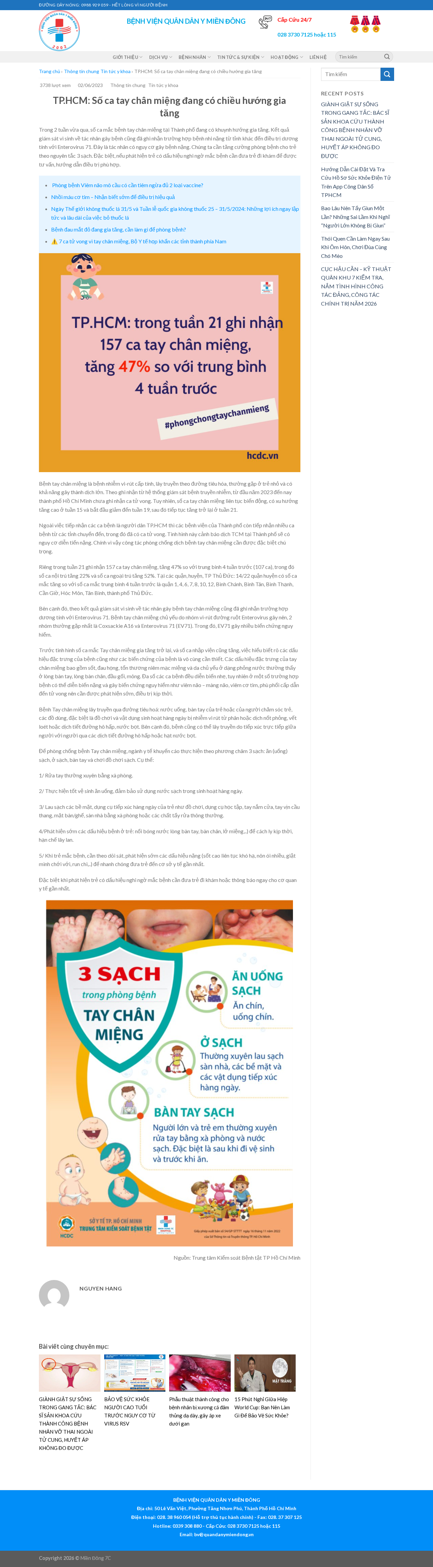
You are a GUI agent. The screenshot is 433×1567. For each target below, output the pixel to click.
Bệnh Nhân (192, 57)
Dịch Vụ (158, 57)
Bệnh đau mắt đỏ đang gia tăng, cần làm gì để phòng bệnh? (118, 229)
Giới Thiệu (125, 57)
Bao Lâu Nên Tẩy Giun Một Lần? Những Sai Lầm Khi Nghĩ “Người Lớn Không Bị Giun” (355, 216)
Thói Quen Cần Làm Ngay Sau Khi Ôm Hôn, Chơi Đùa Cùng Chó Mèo (355, 247)
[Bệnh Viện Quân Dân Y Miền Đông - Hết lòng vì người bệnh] (73, 30)
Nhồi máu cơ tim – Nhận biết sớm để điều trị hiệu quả (113, 197)
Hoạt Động (284, 57)
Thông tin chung (81, 71)
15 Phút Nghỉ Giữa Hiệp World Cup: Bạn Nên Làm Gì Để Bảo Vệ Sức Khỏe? (262, 1407)
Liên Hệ (318, 57)
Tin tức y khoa (115, 71)
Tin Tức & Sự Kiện (238, 57)
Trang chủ (49, 71)
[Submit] (387, 57)
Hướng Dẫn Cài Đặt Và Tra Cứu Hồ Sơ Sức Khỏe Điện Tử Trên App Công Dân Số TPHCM (356, 182)
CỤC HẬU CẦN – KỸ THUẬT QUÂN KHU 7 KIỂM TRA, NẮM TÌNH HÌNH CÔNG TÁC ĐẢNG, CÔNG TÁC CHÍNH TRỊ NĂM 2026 (356, 286)
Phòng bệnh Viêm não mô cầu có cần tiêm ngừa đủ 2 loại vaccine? (127, 185)
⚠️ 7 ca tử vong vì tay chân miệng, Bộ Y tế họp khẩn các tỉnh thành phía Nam (138, 241)
